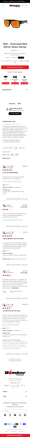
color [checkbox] (12, 154)
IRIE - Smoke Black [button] (15, 324)
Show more (6, 158)
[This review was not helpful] (25, 199)
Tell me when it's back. (15, 67)
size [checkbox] (4, 154)
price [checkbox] (17, 154)
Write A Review (15, 113)
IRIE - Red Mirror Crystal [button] (16, 181)
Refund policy (13, 431)
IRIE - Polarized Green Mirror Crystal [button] (16, 292)
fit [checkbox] (8, 154)
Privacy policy (21, 431)
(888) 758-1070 (14, 383)
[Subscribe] (25, 411)
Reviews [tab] (12, 103)
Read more (15, 288)
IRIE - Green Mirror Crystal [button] (16, 219)
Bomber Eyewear (14, 429)
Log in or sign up (15, 55)
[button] (15, 435)
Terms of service (15, 433)
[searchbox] (9, 148)
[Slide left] (11, 40)
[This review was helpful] (22, 199)
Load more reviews (15, 360)
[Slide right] (18, 40)
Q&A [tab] (19, 103)
